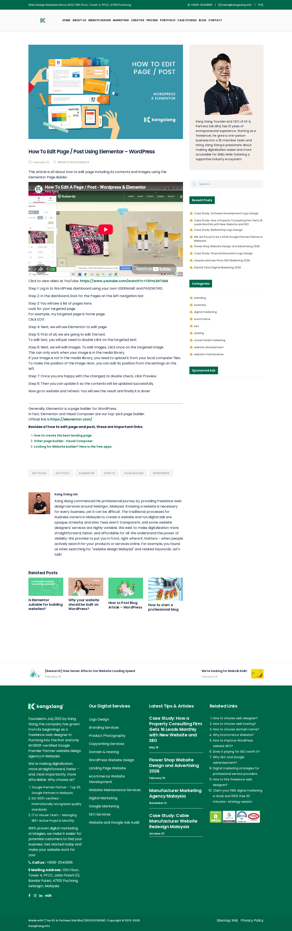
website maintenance (73, 162)
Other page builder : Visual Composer (63, 441)
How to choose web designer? (235, 718)
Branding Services (104, 727)
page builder (133, 473)
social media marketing (209, 340)
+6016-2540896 (60, 862)
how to (109, 473)
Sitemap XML (227, 920)
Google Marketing (104, 806)
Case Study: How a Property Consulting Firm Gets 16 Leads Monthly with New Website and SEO (228, 222)
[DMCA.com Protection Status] (216, 817)
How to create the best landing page (63, 435)
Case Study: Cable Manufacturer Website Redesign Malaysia (173, 821)
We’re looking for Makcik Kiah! (224, 671)
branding (200, 298)
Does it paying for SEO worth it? (236, 751)
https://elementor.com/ (71, 419)
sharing (199, 333)
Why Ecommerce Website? (233, 735)
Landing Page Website (107, 768)
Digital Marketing (103, 798)
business (200, 305)
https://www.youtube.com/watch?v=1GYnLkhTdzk (124, 280)
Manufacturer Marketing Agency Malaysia (175, 793)
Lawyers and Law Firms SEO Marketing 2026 (222, 260)
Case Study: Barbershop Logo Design (218, 230)
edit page (39, 473)
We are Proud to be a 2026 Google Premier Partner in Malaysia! (228, 239)
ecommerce (202, 319)
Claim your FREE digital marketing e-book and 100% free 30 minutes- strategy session (237, 796)
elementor (86, 473)
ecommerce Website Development (107, 779)
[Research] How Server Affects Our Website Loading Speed (90, 671)
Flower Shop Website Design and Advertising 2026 (227, 246)
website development (209, 347)
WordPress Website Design (111, 760)
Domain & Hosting (104, 751)
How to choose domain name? (236, 729)
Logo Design (99, 719)
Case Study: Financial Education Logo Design (223, 253)
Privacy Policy (252, 920)
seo (196, 326)
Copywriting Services (106, 743)
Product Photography (107, 735)
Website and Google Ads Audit (114, 822)
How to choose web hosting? (234, 724)
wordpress (161, 473)
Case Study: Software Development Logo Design (226, 213)
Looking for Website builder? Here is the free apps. (73, 446)
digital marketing (205, 312)
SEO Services (100, 814)
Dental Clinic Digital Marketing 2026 (217, 267)
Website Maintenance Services (115, 789)
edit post (62, 473)
